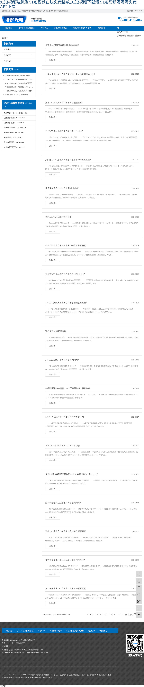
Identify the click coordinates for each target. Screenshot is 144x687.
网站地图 (130, 11)
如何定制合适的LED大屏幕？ (17, 95)
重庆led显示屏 (87, 675)
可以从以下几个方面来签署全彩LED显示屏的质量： (19, 79)
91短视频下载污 (60, 28)
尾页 (131, 615)
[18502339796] (139, 594)
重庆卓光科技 (47, 678)
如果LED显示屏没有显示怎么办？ (19, 83)
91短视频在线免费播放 (82, 28)
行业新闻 (7, 55)
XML (140, 11)
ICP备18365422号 (8, 678)
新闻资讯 (103, 631)
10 (118, 615)
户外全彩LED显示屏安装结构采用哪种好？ (19, 91)
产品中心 (44, 28)
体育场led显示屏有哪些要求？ (17, 75)
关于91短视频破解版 (26, 28)
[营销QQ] (139, 574)
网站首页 (8, 28)
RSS (136, 11)
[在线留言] (139, 608)
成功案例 (101, 28)
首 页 (137, 36)
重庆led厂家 (96, 675)
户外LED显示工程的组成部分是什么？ (19, 87)
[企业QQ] (139, 581)
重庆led (78, 675)
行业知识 (7, 61)
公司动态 (7, 49)
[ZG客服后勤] (139, 587)
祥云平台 (26, 678)
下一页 (124, 615)
